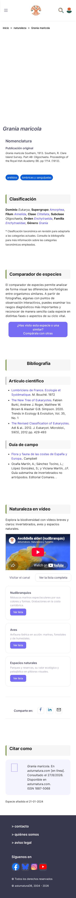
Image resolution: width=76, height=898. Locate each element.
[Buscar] (6, 10)
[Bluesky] (25, 867)
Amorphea (57, 209)
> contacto (20, 826)
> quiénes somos (25, 834)
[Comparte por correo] (59, 710)
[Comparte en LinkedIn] (49, 710)
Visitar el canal (19, 577)
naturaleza (20, 27)
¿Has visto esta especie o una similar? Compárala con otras (38, 329)
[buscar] (61, 10)
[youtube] (43, 867)
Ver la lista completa (53, 577)
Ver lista (18, 612)
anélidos (12, 177)
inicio (6, 27)
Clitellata (43, 214)
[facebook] (16, 867)
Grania (43, 223)
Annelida (20, 214)
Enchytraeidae (15, 223)
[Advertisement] (38, 81)
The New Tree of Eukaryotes (31, 400)
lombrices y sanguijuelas (36, 177)
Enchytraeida (43, 218)
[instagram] (34, 866)
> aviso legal (22, 842)
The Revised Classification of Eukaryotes (40, 423)
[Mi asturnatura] (69, 10)
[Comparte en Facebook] (40, 710)
